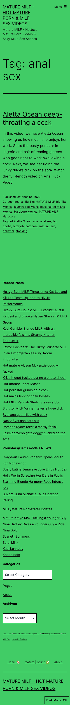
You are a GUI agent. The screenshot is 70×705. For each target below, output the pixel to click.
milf (52, 226)
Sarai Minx (10, 542)
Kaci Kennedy (13, 549)
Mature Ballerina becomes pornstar (26, 633)
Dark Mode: (54, 700)
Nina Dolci (10, 530)
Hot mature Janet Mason (22, 384)
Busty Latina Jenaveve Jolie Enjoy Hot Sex (35, 469)
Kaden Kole (11, 555)
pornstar (8, 231)
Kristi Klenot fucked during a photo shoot (34, 377)
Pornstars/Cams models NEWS (27, 448)
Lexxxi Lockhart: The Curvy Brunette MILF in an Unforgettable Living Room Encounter (35, 353)
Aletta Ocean (22, 221)
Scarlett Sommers (16, 536)
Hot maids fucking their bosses (26, 396)
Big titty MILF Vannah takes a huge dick (33, 408)
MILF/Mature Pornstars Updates (27, 509)
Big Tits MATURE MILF (39, 201)
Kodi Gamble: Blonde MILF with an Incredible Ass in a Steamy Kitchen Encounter (29, 335)
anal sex (45, 221)
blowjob (18, 226)
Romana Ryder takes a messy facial (30, 427)
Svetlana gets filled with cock (25, 415)
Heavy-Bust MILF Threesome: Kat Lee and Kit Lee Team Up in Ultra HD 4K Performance (35, 298)
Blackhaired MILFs (26, 206)
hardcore (31, 226)
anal (36, 221)
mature (44, 226)
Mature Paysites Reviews (50, 633)
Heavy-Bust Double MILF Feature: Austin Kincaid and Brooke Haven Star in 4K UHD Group (35, 316)
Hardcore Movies (25, 211)
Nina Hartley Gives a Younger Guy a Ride (33, 524)
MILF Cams (7, 633)
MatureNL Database (19, 639)
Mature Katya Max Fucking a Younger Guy (34, 518)
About (7, 595)
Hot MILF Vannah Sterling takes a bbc (31, 402)
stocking (21, 231)
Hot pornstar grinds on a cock (25, 390)
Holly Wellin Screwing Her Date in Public (33, 475)
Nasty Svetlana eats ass (21, 421)
